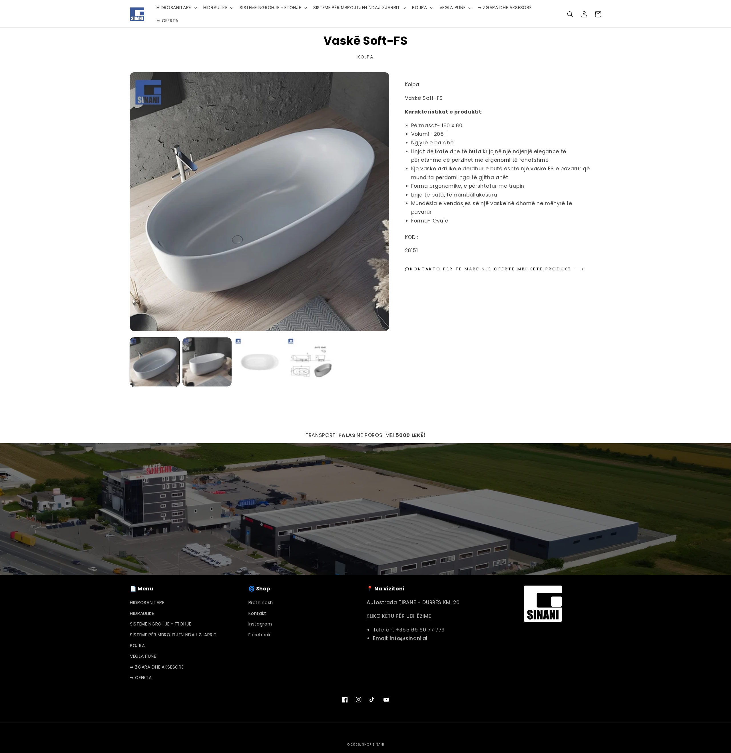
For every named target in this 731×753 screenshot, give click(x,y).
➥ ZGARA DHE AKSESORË (157, 667)
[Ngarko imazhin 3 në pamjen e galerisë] (259, 362)
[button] (176, 7)
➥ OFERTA (141, 678)
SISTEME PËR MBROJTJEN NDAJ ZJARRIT (173, 635)
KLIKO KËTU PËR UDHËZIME (399, 616)
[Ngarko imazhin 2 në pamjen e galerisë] (207, 362)
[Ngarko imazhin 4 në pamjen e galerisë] (312, 362)
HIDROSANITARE (147, 603)
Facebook (259, 635)
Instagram (260, 624)
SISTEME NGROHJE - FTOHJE (160, 624)
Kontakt (257, 613)
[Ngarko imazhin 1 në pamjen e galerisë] (154, 362)
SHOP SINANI (373, 744)
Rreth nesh (260, 603)
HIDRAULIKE (142, 613)
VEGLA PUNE (143, 656)
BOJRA (137, 646)
